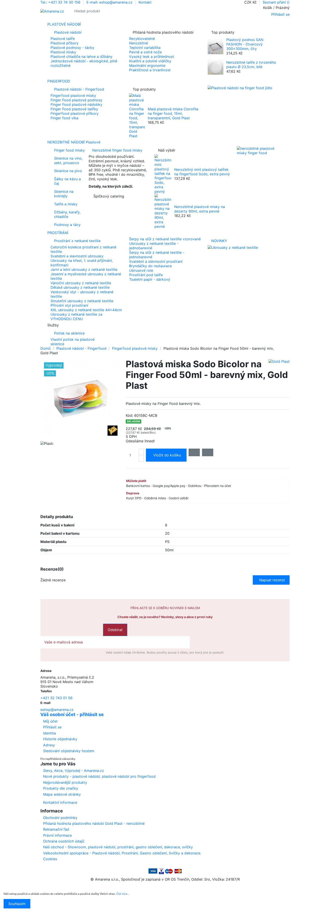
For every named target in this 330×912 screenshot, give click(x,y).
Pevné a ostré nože (145, 52)
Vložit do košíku (167, 455)
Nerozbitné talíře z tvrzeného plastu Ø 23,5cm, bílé (251, 64)
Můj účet (50, 721)
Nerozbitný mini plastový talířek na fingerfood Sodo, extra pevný (202, 171)
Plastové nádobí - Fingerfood (79, 89)
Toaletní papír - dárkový (149, 279)
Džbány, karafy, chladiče (67, 214)
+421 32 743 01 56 (56, 698)
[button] (165, 325)
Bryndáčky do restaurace (150, 266)
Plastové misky (63, 52)
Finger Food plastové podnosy (76, 100)
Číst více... (122, 893)
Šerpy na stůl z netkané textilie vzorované (165, 239)
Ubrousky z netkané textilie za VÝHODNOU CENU (76, 316)
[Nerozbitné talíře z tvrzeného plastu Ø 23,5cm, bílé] (215, 66)
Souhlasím (17, 903)
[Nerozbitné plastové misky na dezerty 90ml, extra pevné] (162, 210)
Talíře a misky (65, 204)
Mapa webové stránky (62, 794)
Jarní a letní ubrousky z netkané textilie (84, 269)
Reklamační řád (56, 829)
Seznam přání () (276, 2)
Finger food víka (64, 118)
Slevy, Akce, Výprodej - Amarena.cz (73, 770)
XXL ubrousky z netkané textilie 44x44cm (86, 310)
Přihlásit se (52, 727)
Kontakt (145, 2)
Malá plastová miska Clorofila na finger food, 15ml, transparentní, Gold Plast (173, 113)
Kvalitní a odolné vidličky (150, 61)
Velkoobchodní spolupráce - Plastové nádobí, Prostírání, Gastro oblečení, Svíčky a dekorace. (122, 853)
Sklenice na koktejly (63, 193)
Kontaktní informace (60, 802)
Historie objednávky (60, 739)
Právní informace (57, 835)
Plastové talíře (63, 38)
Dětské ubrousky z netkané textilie (80, 287)
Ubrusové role (141, 270)
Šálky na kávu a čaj (67, 181)
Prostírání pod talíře (146, 275)
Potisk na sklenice (69, 333)
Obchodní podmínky (60, 817)
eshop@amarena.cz (57, 709)
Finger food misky (69, 150)
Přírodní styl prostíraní (69, 305)
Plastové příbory (65, 43)
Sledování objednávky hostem (68, 751)
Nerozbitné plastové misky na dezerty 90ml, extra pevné (199, 208)
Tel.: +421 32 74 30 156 (60, 2)
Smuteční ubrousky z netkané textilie (82, 301)
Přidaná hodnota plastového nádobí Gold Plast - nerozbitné (94, 823)
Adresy (49, 745)
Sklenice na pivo (68, 171)
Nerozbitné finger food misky (117, 150)
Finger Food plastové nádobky (76, 104)
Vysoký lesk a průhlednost (151, 56)
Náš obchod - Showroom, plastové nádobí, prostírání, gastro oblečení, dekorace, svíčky (118, 847)
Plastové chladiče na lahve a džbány (81, 56)
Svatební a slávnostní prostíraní (156, 261)
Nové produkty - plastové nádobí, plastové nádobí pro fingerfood (99, 776)
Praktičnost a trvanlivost (150, 70)
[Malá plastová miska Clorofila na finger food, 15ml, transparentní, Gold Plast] (137, 115)
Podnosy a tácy (67, 224)
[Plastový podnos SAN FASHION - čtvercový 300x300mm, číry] (215, 46)
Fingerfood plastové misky (73, 95)
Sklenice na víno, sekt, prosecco (68, 160)
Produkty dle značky (60, 788)
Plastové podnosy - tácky (72, 47)
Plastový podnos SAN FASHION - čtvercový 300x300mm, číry (244, 44)
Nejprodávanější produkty (65, 782)
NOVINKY (219, 241)
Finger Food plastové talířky (74, 109)
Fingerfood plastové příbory (75, 113)
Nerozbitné (138, 43)
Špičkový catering (108, 196)
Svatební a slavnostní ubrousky (77, 256)
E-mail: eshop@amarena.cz (110, 2)
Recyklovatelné (142, 38)
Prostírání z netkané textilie (77, 241)
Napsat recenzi (272, 580)
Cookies (50, 859)
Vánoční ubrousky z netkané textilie (81, 283)
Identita (49, 733)
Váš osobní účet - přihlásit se (72, 714)
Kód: (129, 415)
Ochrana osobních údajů (63, 841)
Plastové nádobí (67, 32)
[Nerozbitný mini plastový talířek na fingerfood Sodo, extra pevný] (162, 173)
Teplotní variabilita (145, 47)
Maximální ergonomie (147, 65)
